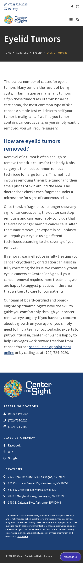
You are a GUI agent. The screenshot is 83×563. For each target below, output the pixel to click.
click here (23, 536)
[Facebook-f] (72, 6)
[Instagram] (77, 6)
